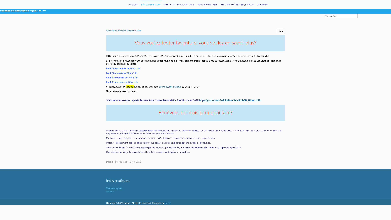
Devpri (168, 202)
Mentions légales (114, 188)
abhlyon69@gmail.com (170, 86)
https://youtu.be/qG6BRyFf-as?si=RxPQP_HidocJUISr (230, 100)
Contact (110, 191)
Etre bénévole (119, 30)
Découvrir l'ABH (134, 30)
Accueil (109, 30)
